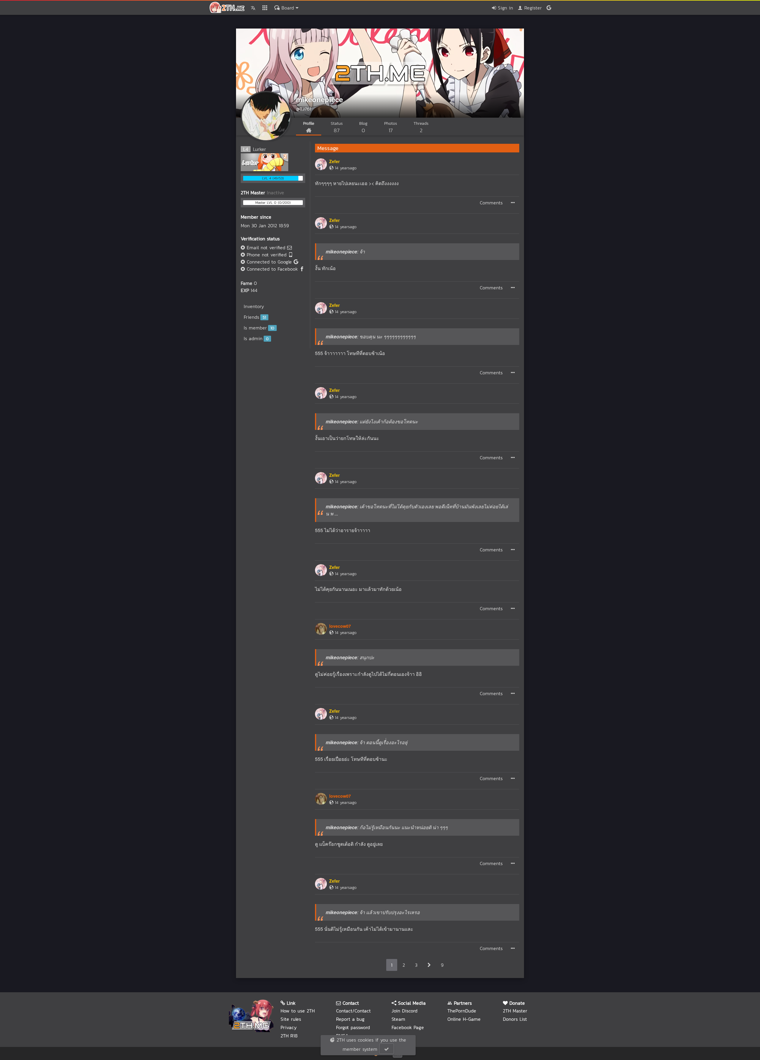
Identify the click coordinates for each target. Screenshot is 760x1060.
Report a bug (350, 1019)
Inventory (254, 306)
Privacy (289, 1027)
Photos (390, 127)
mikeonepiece (319, 99)
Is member (259, 327)
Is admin (256, 338)
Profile (308, 123)
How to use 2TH (298, 1010)
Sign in (504, 7)
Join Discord (404, 1010)
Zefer (334, 161)
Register (532, 7)
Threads (421, 127)
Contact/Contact (353, 1010)
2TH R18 (289, 1035)
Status (337, 127)
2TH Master (515, 1010)
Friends (255, 317)
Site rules (291, 1019)
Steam (398, 1019)
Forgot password (353, 1027)
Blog (363, 127)
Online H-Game (464, 1019)
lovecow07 (340, 626)
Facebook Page (408, 1027)
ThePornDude (461, 1010)
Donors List (515, 1019)
